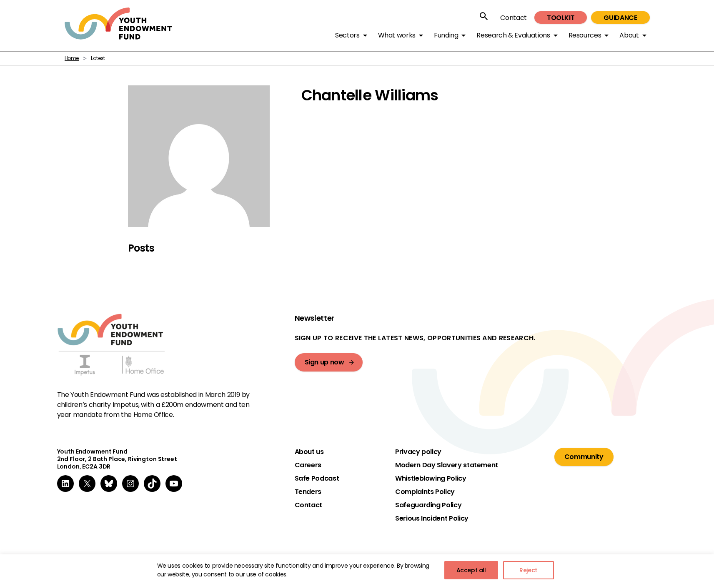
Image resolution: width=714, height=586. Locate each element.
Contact (513, 17)
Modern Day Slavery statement (446, 465)
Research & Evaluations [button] (513, 35)
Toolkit (560, 17)
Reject (528, 570)
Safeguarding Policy (428, 505)
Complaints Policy (425, 492)
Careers (308, 465)
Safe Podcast (317, 478)
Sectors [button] (347, 35)
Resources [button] (585, 35)
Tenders (308, 492)
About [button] (629, 35)
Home (72, 58)
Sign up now (324, 362)
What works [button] (397, 35)
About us (309, 452)
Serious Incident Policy (431, 518)
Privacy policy (418, 452)
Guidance (620, 17)
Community (584, 456)
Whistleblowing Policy (430, 478)
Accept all (471, 570)
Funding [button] (446, 35)
